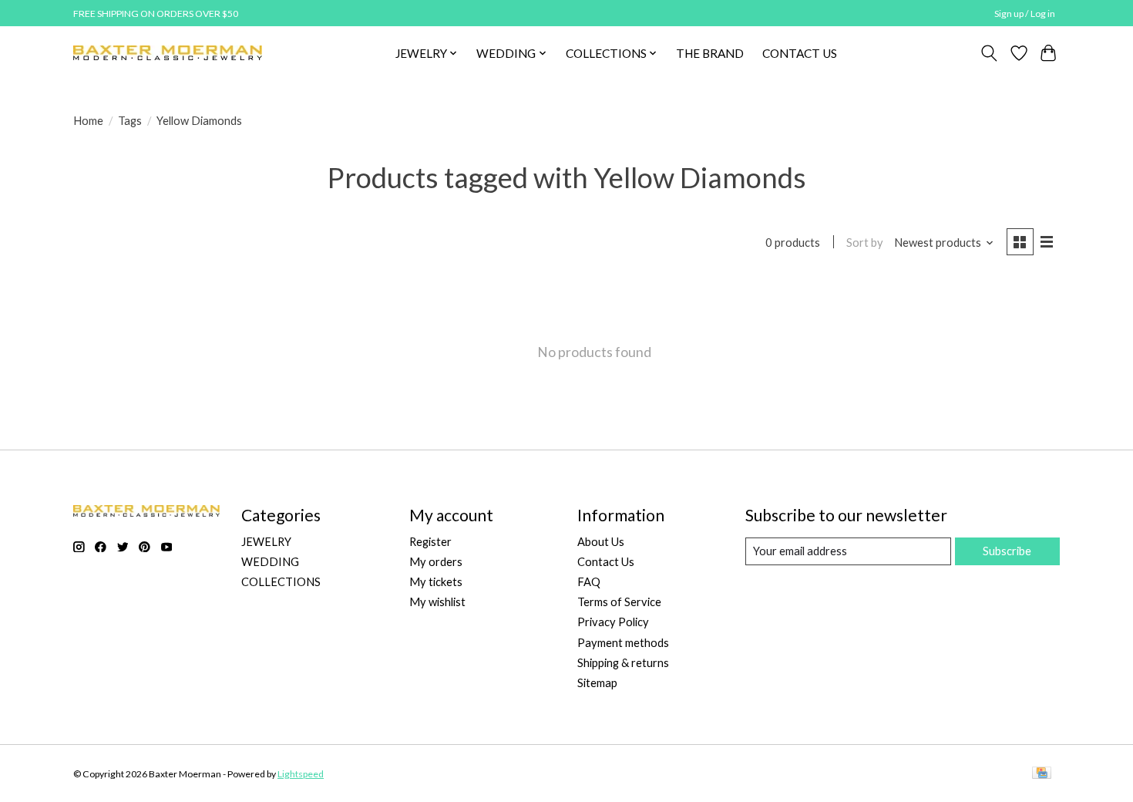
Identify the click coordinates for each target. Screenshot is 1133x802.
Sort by (864, 242)
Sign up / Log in (1024, 13)
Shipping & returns (623, 662)
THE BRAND (710, 53)
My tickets (435, 581)
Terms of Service (619, 601)
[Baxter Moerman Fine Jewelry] (167, 53)
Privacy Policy (613, 621)
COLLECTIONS (281, 581)
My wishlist (437, 601)
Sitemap (597, 682)
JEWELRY (266, 541)
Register (430, 541)
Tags (130, 120)
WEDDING (270, 561)
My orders (435, 561)
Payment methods (623, 642)
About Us (600, 541)
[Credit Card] (1041, 774)
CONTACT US (799, 53)
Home (88, 120)
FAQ (588, 581)
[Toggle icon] (989, 53)
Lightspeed (300, 774)
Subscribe (1007, 551)
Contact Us (605, 561)
